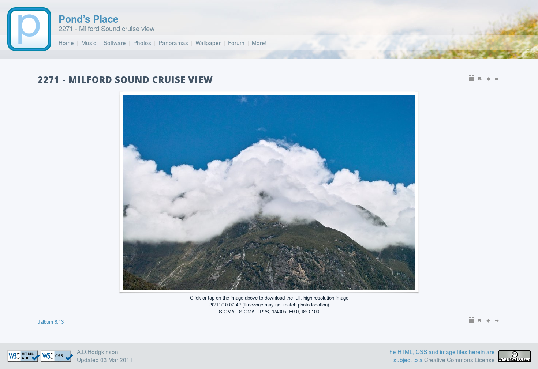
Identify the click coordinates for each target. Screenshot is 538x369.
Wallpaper (208, 42)
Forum (236, 42)
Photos (142, 42)
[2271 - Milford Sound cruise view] (269, 287)
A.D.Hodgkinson (97, 351)
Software (115, 42)
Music (88, 42)
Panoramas (173, 42)
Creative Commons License (459, 359)
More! (259, 42)
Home (66, 42)
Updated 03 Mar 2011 (105, 359)
